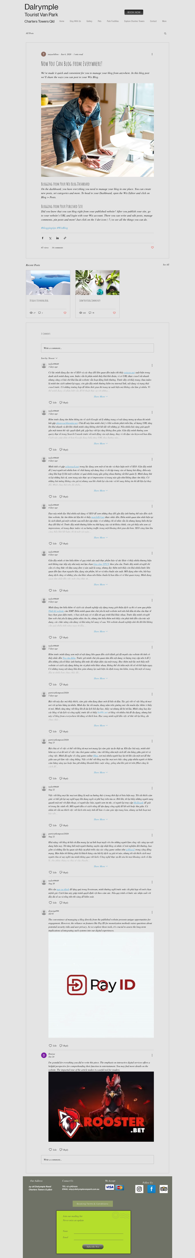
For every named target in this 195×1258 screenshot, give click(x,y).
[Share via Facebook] (42, 238)
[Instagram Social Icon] (139, 1189)
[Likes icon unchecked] (50, 402)
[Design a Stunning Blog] (48, 282)
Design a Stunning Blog (39, 300)
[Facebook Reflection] (151, 1189)
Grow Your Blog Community (90, 300)
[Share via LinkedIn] (57, 238)
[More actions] (152, 54)
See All (166, 264)
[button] (165, 33)
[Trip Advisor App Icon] (164, 1189)
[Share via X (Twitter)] (50, 238)
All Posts (30, 33)
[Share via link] (65, 238)
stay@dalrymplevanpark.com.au (84, 1189)
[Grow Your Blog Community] (98, 282)
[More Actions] (152, 365)
